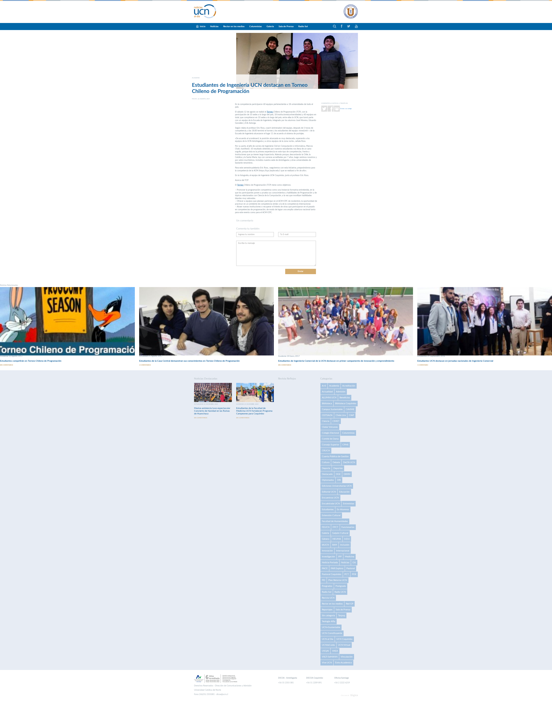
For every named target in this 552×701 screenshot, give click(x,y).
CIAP (351, 415)
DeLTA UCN (349, 462)
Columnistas (255, 26)
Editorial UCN (329, 492)
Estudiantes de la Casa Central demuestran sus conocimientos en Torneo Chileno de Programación (189, 361)
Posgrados (327, 586)
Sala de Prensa (286, 26)
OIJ (354, 562)
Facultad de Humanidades (335, 521)
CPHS (345, 445)
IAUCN (325, 545)
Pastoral (350, 568)
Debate (336, 462)
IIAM (334, 545)
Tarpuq (341, 615)
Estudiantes (328, 509)
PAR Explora (337, 568)
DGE (338, 474)
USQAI (325, 651)
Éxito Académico (343, 662)
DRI (339, 480)
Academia (334, 386)
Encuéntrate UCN (331, 503)
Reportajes (327, 609)
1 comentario (422, 365)
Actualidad (327, 392)
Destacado (327, 474)
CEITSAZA (327, 415)
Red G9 (349, 604)
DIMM (347, 474)
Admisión (340, 392)
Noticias (214, 26)
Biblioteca (327, 403)
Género (325, 539)
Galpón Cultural (340, 533)
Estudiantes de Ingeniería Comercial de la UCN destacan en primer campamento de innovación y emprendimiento (336, 361)
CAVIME (350, 409)
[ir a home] (205, 11)
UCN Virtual (344, 645)
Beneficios (345, 397)
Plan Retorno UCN (337, 580)
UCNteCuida (328, 645)
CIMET (335, 421)
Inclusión (344, 545)
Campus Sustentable (332, 409)
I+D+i (347, 539)
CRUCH (326, 450)
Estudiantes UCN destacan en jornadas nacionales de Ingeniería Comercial (455, 361)
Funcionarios (347, 527)
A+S (324, 386)
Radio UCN (340, 592)
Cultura (325, 462)
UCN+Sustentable (331, 627)
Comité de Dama (330, 439)
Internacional (342, 551)
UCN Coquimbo (344, 639)
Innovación (327, 551)
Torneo (270, 112)
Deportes (338, 468)
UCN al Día (327, 639)
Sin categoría (328, 615)
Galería (270, 26)
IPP (340, 556)
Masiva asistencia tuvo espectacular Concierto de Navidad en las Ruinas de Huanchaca (212, 411)
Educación (344, 492)
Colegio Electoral (330, 433)
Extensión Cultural (331, 515)
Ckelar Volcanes (330, 427)
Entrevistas (348, 503)
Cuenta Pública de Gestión (335, 456)
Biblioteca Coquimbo (345, 403)
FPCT (335, 527)
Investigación (328, 556)
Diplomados (328, 480)
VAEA (335, 651)
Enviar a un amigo (346, 108)
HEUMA (336, 539)
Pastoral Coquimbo (331, 574)
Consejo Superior (330, 445)
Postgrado (341, 586)
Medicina (349, 556)
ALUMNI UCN (329, 397)
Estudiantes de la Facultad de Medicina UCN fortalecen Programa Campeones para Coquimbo (254, 411)
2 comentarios (145, 365)
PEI (323, 580)
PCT (346, 574)
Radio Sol (303, 26)
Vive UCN (327, 662)
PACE (325, 568)
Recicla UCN (328, 598)
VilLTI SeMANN (330, 657)
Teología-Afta (328, 621)
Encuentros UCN (330, 498)
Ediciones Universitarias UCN (337, 486)
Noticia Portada (330, 562)
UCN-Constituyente (332, 633)
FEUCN (325, 527)
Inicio (202, 26)
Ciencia (325, 421)
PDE (354, 574)
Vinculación (347, 657)
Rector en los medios (234, 26)
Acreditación (348, 386)
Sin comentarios (6, 365)
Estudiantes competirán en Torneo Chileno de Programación (30, 361)
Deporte (326, 468)
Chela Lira (341, 415)
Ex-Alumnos (343, 509)
